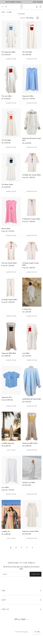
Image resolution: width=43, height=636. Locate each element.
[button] (3, 6)
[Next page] (32, 547)
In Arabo (9, 12)
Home (3, 12)
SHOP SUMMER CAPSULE (10, 2)
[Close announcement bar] (41, 1)
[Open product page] (11, 35)
